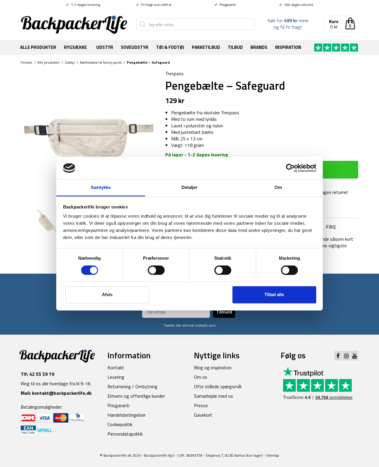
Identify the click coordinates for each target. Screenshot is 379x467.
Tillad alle (274, 294)
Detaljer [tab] (190, 187)
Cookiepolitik (119, 424)
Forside (26, 62)
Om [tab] (278, 187)
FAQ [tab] (331, 227)
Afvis (107, 294)
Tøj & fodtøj (170, 47)
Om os (200, 377)
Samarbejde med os (213, 395)
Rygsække (75, 47)
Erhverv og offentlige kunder (136, 395)
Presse (201, 405)
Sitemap (272, 455)
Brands (258, 47)
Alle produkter (38, 47)
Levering (115, 377)
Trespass (174, 73)
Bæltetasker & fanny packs (101, 62)
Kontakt (115, 367)
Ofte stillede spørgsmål (217, 386)
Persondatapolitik (125, 433)
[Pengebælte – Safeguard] (88, 137)
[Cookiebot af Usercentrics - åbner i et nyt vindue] (290, 167)
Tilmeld (224, 311)
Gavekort (203, 414)
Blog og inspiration (213, 367)
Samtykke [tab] (101, 187)
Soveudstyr (134, 47)
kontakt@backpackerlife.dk (61, 393)
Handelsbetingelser (126, 414)
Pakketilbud (206, 47)
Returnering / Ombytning (132, 386)
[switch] (156, 270)
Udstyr (104, 47)
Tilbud (235, 47)
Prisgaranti (225, 4)
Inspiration (288, 47)
